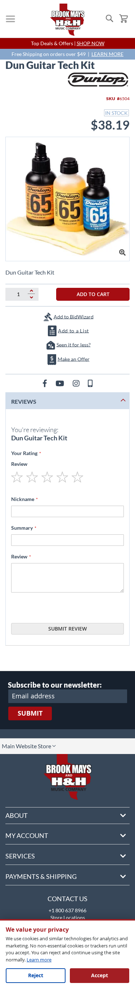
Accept (99, 975)
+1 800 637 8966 (67, 910)
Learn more (39, 959)
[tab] (67, 400)
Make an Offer (74, 359)
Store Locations (67, 917)
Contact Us (67, 899)
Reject (35, 975)
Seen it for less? (74, 344)
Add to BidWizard (74, 316)
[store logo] (67, 20)
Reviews (23, 401)
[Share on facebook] (45, 383)
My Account (26, 835)
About (16, 815)
